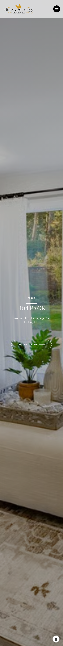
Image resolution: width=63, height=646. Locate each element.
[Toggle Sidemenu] (56, 8)
